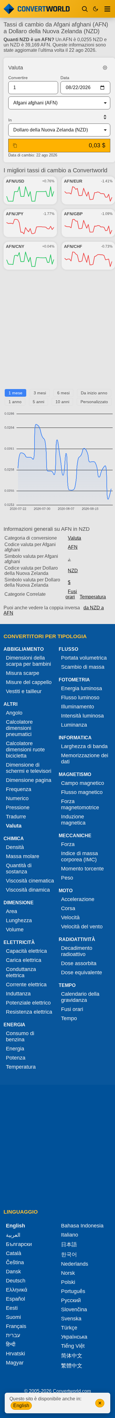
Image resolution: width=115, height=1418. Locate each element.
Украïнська (74, 1337)
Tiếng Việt (73, 1346)
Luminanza (74, 725)
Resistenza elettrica (29, 1012)
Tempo (69, 1018)
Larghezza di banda (84, 746)
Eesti (12, 1308)
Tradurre (16, 817)
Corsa (68, 908)
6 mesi (63, 393)
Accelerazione (77, 899)
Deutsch (15, 1281)
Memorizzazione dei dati (84, 759)
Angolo (14, 713)
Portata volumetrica (84, 658)
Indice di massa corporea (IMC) (79, 856)
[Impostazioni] (105, 67)
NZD (73, 570)
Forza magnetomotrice (80, 804)
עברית (13, 1335)
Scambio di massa (82, 667)
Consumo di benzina (20, 1036)
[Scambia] (105, 117)
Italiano (69, 1235)
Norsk (68, 1273)
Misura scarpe (22, 673)
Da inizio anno (94, 393)
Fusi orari (71, 594)
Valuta (74, 537)
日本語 (69, 1244)
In (10, 120)
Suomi (13, 1317)
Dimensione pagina (28, 780)
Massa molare (22, 856)
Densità (15, 847)
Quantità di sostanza (19, 869)
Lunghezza (19, 920)
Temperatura (93, 596)
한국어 (69, 1254)
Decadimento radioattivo (76, 951)
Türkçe (69, 1328)
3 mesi (40, 393)
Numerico (17, 798)
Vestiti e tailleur (24, 691)
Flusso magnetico (82, 792)
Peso (67, 878)
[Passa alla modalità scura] (95, 9)
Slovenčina (74, 1309)
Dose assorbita (78, 963)
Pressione (17, 807)
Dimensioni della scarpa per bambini (28, 661)
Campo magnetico (82, 783)
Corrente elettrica (26, 984)
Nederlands (74, 1264)
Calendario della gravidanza (80, 997)
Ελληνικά (16, 1290)
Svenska (71, 1319)
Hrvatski (15, 1354)
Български (19, 1244)
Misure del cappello (29, 682)
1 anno (15, 401)
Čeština (15, 1262)
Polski (68, 1282)
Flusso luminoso (80, 697)
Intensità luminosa (82, 716)
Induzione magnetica (73, 820)
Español (15, 1299)
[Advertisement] (57, 331)
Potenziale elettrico (28, 1003)
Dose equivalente (81, 972)
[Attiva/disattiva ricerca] (85, 9)
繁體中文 (71, 1366)
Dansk (13, 1271)
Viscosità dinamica (28, 890)
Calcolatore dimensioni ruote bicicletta (25, 749)
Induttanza (18, 994)
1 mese (15, 393)
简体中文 (71, 1356)
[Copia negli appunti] (15, 145)
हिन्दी (10, 1344)
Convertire (18, 77)
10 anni (62, 401)
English (21, 1405)
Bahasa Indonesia (82, 1226)
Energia (15, 1049)
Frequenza (18, 789)
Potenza (15, 1058)
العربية (13, 1235)
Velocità (70, 917)
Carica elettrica (23, 960)
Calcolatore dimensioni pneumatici (19, 728)
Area (11, 911)
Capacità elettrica (26, 951)
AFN (73, 547)
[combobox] (54, 102)
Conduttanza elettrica (21, 972)
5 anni (38, 401)
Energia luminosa (81, 688)
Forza (68, 844)
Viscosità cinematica (30, 881)
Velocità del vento (82, 927)
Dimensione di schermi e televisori (28, 768)
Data (64, 77)
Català (13, 1253)
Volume (15, 929)
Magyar (15, 1363)
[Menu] (107, 9)
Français (16, 1326)
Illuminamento (77, 707)
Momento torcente (82, 869)
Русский (71, 1300)
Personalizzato (94, 401)
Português (73, 1291)
